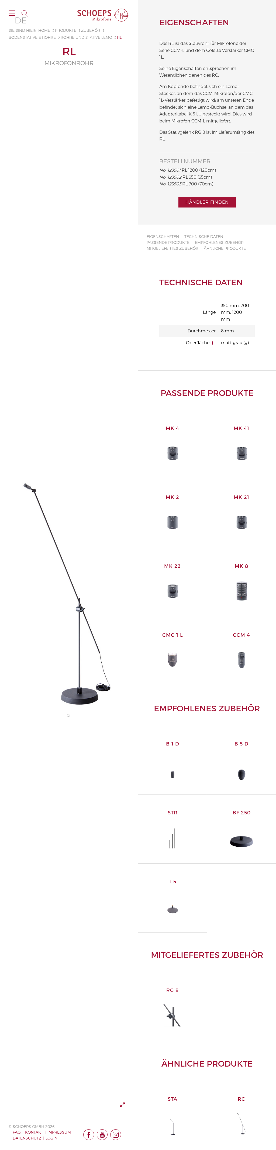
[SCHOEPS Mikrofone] (103, 15)
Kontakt (34, 1132)
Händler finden (207, 202)
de (21, 20)
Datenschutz (27, 1138)
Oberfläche (197, 342)
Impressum (59, 1132)
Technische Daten (203, 236)
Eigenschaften (163, 236)
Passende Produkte (168, 242)
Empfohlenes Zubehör (219, 242)
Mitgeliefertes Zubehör (172, 248)
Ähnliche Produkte (225, 248)
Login (51, 1138)
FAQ (17, 1132)
